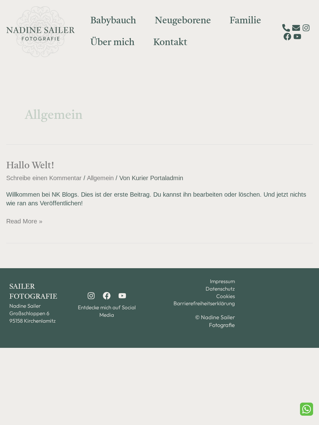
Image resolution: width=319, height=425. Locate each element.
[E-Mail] (296, 28)
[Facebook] (287, 36)
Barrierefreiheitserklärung (207, 303)
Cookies (225, 296)
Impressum (222, 281)
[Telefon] (286, 28)
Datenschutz (220, 288)
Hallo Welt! (30, 165)
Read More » (24, 221)
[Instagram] (306, 28)
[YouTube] (297, 36)
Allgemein (100, 178)
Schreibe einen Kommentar (44, 178)
